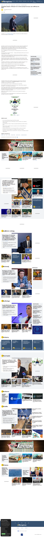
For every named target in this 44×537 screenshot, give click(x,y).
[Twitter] (21, 522)
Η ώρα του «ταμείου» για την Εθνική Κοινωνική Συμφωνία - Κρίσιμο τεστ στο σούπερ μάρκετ (37, 383)
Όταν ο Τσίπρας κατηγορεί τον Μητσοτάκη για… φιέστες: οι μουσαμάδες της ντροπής (6, 261)
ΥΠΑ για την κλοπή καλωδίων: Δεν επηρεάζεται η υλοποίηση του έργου (37, 421)
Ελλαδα (28, 1)
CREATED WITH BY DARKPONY (38, 534)
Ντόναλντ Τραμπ (10, 33)
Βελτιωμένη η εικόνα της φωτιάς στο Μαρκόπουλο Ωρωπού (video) (37, 417)
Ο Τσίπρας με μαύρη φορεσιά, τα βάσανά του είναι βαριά (37, 180)
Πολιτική (6, 266)
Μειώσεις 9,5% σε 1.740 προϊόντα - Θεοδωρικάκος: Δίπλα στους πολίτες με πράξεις (9, 361)
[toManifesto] (6, 1)
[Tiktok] (28, 522)
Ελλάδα (5, 406)
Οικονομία (6, 356)
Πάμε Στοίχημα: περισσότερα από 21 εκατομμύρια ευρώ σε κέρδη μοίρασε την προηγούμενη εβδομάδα (26, 159)
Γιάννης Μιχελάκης (7, 348)
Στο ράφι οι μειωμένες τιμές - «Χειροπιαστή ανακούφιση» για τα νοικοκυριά (16, 386)
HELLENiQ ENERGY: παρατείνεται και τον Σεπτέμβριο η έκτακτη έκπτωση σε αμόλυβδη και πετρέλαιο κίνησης (36, 73)
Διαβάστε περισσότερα (6, 525)
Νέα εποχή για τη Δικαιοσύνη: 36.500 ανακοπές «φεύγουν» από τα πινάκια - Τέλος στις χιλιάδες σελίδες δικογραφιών (6, 436)
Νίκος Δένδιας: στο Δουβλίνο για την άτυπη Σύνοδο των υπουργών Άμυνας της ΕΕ (16, 296)
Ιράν (12, 34)
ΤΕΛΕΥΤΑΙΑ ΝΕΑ (33, 56)
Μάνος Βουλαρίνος (18, 348)
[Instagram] (18, 522)
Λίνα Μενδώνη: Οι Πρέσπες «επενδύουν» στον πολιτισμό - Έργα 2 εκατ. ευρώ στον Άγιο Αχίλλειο (35, 59)
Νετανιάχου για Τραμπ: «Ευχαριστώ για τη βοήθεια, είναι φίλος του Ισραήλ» (13, 129)
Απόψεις (6, 337)
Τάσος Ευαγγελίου (17, 262)
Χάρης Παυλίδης (38, 348)
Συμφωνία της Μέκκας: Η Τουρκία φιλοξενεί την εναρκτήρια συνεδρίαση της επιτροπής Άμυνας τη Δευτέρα (37, 484)
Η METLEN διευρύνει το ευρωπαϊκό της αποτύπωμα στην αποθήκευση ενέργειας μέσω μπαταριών (37, 400)
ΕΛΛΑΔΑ (34, 70)
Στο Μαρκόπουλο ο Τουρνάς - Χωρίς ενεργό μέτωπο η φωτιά (37, 413)
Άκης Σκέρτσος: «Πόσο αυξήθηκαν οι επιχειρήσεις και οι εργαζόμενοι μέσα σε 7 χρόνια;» (26, 296)
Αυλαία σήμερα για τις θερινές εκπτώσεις (16, 436)
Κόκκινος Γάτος (38, 186)
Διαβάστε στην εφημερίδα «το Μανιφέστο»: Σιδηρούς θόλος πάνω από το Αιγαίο (26, 436)
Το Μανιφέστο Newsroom (8, 9)
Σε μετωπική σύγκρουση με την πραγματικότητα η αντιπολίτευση (15, 256)
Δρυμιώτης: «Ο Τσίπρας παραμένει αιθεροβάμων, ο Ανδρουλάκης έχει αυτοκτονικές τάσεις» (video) (16, 331)
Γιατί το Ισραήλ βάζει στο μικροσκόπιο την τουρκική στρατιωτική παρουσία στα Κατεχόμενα (6, 343)
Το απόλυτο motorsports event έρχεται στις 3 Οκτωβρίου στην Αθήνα (5, 156)
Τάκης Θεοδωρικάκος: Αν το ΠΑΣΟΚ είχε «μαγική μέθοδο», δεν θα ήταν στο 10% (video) (35, 64)
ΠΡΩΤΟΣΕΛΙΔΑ (38, 1)
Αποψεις (17, 1)
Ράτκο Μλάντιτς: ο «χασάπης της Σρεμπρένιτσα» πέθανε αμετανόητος (16, 484)
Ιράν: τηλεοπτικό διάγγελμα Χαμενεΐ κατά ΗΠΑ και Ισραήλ (11, 120)
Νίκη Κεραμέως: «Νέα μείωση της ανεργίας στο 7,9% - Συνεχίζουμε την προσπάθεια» (26, 261)
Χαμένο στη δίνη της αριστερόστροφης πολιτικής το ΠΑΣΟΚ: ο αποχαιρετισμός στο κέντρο (27, 216)
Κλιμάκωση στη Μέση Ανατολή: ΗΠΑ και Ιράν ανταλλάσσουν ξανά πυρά (27, 484)
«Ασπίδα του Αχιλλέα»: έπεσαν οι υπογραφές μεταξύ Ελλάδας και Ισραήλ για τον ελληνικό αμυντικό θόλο (8, 183)
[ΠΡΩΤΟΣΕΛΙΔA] (37, 274)
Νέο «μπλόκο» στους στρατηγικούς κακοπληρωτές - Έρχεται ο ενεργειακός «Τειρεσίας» (26, 386)
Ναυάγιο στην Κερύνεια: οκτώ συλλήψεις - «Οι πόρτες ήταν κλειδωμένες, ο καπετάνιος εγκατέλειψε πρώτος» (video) (5, 471)
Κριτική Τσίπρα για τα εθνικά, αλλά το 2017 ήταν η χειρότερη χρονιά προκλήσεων (16, 216)
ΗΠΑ (7, 33)
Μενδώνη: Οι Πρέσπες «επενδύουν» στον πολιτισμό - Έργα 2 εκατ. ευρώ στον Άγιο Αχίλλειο (9, 272)
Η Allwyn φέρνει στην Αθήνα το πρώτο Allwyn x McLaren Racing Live (37, 158)
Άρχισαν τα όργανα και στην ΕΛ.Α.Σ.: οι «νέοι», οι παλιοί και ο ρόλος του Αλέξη (27, 331)
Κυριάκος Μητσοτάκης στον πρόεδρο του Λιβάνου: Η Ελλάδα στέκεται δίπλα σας (16, 206)
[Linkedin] (25, 522)
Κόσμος (5, 465)
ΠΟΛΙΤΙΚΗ (34, 61)
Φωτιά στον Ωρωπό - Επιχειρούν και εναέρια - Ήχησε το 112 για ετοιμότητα (37, 426)
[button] (5, 535)
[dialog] (6, 527)
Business (6, 391)
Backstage (6, 301)
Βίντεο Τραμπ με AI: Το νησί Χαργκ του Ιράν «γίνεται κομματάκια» (26, 472)
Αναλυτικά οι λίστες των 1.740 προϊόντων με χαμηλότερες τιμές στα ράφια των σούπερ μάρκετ (26, 206)
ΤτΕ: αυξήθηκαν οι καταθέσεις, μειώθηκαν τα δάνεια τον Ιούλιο (27, 400)
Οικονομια (20, 1)
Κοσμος (31, 1)
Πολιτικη (13, 1)
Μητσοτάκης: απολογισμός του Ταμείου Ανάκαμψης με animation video (37, 196)
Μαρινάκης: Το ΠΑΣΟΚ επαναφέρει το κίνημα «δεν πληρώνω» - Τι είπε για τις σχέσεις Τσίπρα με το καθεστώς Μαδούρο (9, 237)
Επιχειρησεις (24, 1)
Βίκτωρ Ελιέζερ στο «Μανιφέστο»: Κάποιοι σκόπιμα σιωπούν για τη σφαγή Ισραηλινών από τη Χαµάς (6, 217)
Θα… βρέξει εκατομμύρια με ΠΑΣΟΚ (15, 342)
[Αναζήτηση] (42, 1)
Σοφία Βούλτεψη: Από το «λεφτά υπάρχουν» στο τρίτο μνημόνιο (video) (9, 306)
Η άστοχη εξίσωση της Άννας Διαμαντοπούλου (37, 200)
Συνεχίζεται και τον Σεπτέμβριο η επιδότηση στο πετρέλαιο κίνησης (5, 386)
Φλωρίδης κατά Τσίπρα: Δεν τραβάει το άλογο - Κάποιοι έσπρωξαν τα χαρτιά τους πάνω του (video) (5, 331)
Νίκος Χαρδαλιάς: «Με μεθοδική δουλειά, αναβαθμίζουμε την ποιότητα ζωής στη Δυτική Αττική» (36, 68)
